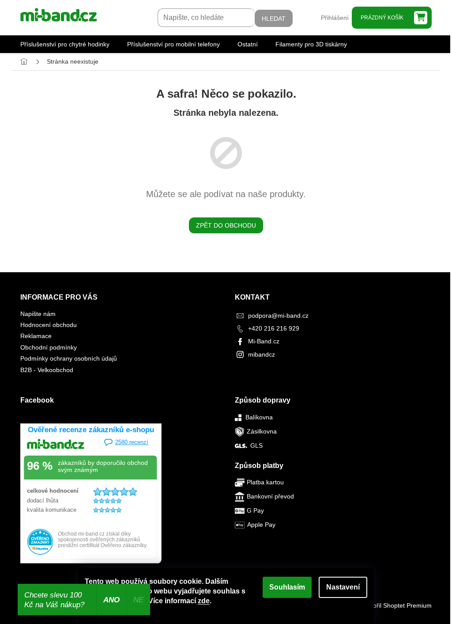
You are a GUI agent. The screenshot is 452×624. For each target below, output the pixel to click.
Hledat (274, 18)
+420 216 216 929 (273, 328)
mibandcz (261, 354)
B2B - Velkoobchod (46, 369)
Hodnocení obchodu (48, 324)
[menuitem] (64, 44)
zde (204, 601)
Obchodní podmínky (48, 347)
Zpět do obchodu (226, 225)
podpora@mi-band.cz (278, 315)
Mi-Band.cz (263, 341)
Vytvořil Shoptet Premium (397, 605)
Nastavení (343, 587)
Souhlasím (287, 587)
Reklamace (36, 335)
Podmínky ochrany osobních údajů (68, 358)
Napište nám (38, 313)
